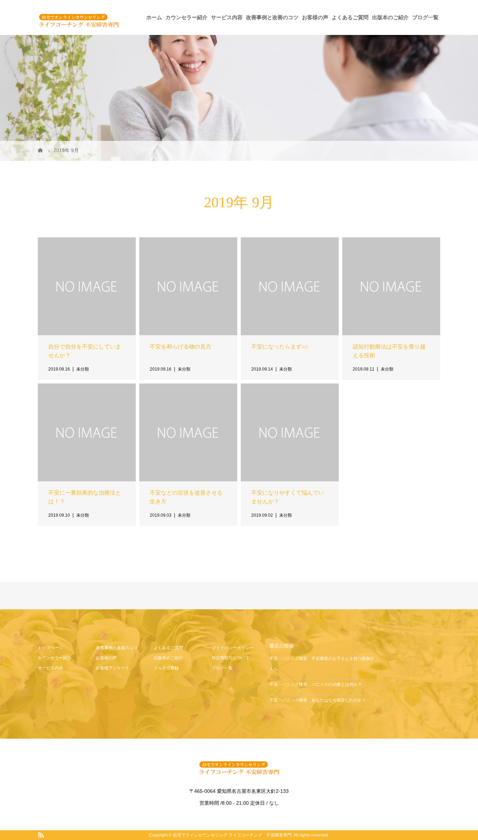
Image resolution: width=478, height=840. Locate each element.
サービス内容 (226, 17)
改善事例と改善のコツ (272, 17)
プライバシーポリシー (233, 647)
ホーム (154, 17)
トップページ (50, 647)
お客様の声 (315, 17)
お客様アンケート (112, 668)
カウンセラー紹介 (187, 17)
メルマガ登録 (166, 668)
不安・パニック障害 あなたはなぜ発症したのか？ (317, 700)
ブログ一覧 (425, 17)
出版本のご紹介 (390, 17)
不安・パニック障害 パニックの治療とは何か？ (315, 684)
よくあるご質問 (350, 17)
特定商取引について (230, 657)
